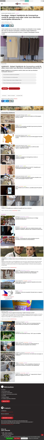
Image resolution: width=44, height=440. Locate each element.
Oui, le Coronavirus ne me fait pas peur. (10, 77)
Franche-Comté (4, 311)
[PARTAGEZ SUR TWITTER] (5, 26)
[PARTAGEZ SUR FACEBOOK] (2, 26)
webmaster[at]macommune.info (7, 424)
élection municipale (11, 95)
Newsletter (6, 401)
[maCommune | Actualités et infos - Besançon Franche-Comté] (18, 4)
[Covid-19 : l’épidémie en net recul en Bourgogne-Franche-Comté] (8, 139)
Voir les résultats (14, 88)
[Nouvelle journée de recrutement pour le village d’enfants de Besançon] (8, 220)
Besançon (17, 216)
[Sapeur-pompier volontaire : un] (8, 377)
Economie (9, 257)
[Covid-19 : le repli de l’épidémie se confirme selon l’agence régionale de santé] (8, 149)
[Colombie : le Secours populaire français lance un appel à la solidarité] (8, 295)
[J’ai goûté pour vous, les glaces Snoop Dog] (22, 305)
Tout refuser (17, 438)
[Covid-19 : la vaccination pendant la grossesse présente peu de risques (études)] (8, 129)
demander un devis (7, 417)
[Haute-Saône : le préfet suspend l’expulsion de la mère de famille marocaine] (8, 284)
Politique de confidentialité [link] (33, 438)
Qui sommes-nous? (6, 391)
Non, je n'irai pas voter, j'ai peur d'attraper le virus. (12, 80)
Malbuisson (3, 257)
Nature (21, 332)
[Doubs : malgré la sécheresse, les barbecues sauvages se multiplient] (8, 356)
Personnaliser (24, 438)
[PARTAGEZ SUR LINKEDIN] (7, 26)
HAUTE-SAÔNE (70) (19, 280)
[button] (41, 1)
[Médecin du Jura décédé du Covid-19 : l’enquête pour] (8, 170)
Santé (20, 125)
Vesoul (16, 342)
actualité (21, 342)
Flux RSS (4, 395)
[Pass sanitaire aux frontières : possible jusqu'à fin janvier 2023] (8, 190)
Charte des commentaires (7, 392)
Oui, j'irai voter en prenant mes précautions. (11, 74)
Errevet (17, 237)
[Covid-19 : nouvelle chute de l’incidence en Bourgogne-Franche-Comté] (8, 119)
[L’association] (8, 326)
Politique (21, 186)
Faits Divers (27, 352)
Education (22, 216)
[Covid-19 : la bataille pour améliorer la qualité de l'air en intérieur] (22, 201)
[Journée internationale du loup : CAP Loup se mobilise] (8, 336)
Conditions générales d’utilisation (9, 398)
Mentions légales (5, 397)
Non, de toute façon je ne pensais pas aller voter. (12, 82)
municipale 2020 (19, 95)
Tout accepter (9, 438)
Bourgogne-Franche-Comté (8, 13)
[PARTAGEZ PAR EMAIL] (10, 26)
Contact (3, 389)
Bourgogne (17, 270)
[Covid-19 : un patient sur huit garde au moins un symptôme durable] (8, 159)
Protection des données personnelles (9, 394)
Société (17, 13)
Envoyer (5, 88)
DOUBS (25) (17, 332)
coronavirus (4, 95)
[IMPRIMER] (12, 26)
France (16, 125)
